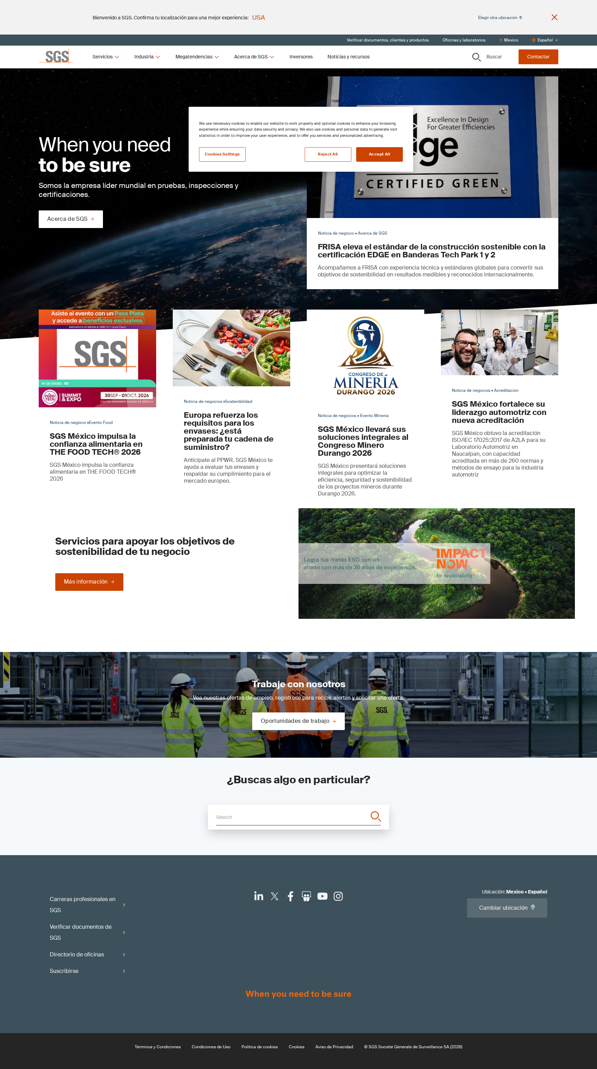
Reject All (328, 154)
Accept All (379, 154)
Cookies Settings (222, 154)
